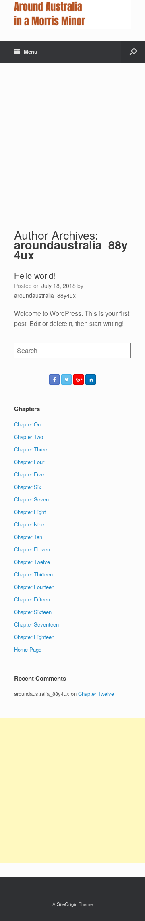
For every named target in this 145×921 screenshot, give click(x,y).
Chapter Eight (30, 512)
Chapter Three (30, 449)
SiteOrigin (67, 904)
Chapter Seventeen (36, 624)
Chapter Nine (29, 524)
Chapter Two (28, 437)
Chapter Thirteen (33, 574)
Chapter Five (29, 474)
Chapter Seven (31, 499)
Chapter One (29, 424)
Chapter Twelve (32, 562)
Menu (30, 51)
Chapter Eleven (32, 549)
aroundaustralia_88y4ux (71, 249)
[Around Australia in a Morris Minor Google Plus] (78, 379)
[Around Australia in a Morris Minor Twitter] (66, 379)
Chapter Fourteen (34, 587)
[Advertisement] (72, 139)
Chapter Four (29, 462)
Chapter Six (27, 487)
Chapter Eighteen (34, 637)
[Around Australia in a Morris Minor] (72, 14)
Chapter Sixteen (33, 612)
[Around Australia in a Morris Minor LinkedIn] (90, 379)
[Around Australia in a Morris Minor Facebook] (54, 379)
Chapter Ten (28, 537)
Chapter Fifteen (32, 599)
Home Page (27, 649)
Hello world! (35, 275)
